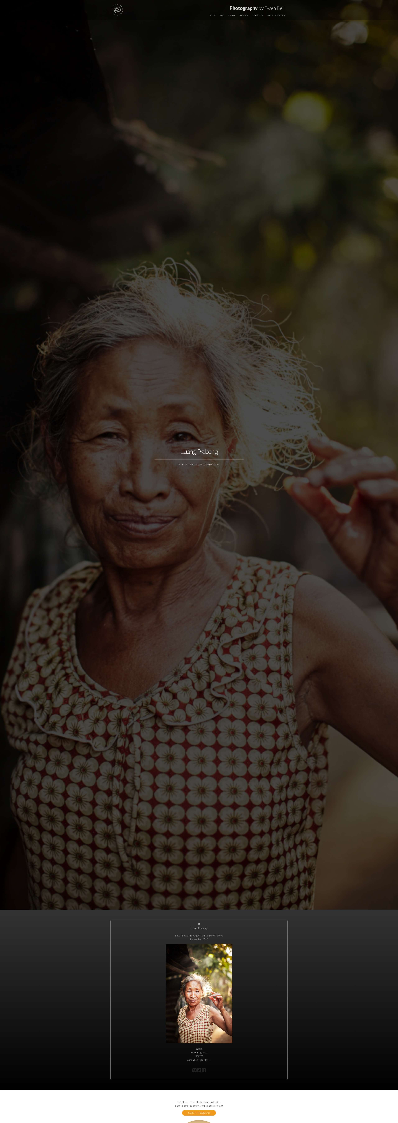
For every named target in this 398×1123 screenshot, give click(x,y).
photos (231, 14)
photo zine (258, 14)
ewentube (244, 14)
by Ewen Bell (257, 8)
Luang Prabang (199, 1112)
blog (222, 14)
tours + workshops (277, 14)
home (212, 14)
